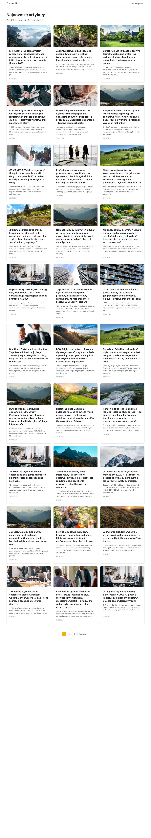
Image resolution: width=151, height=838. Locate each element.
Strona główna (138, 3)
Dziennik (12, 3)
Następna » (83, 634)
